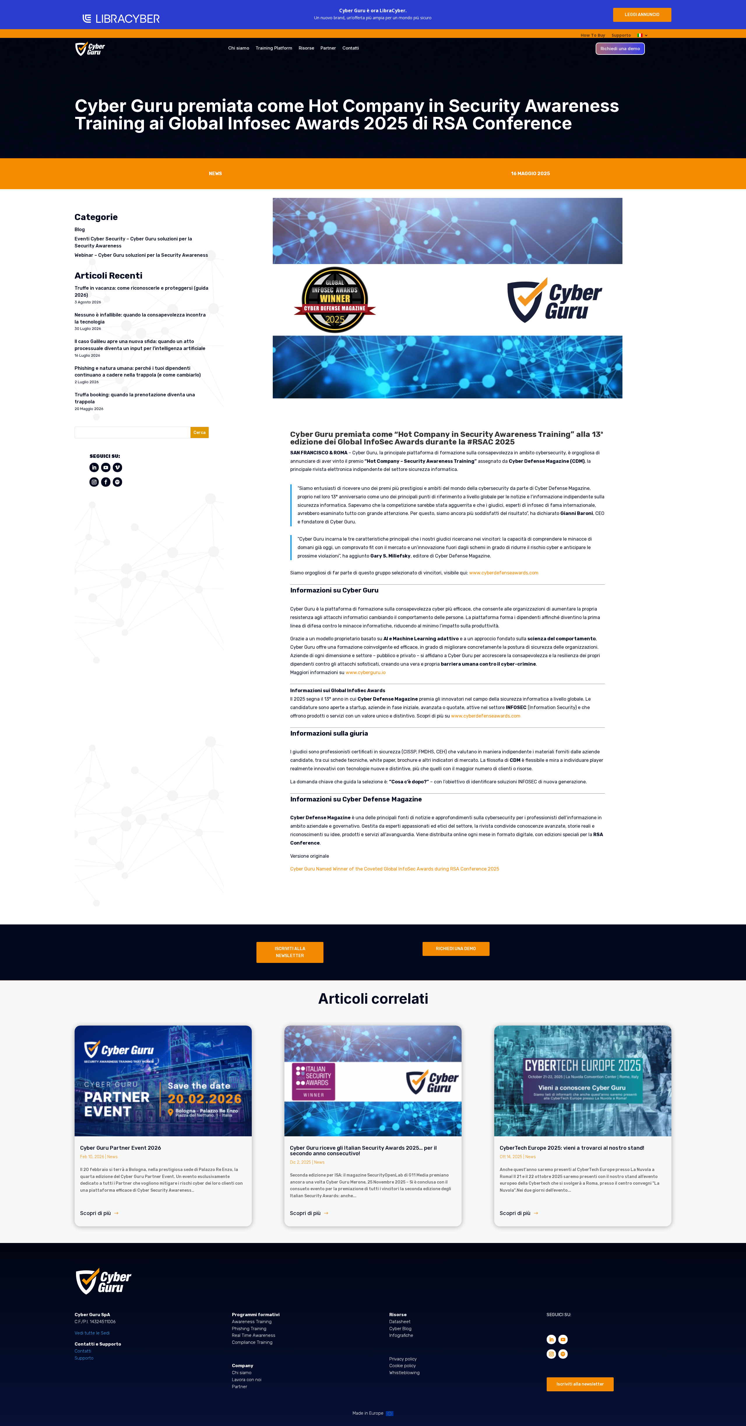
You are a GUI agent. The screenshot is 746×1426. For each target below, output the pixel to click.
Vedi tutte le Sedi (92, 1333)
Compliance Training (252, 1342)
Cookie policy (402, 1365)
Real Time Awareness (253, 1335)
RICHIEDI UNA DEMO (456, 948)
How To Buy (593, 35)
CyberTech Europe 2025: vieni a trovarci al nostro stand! (572, 1148)
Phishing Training (249, 1328)
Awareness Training (252, 1321)
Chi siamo (238, 48)
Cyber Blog (400, 1328)
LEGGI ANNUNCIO (642, 14)
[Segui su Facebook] (105, 482)
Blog (80, 229)
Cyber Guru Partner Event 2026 (120, 1148)
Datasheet (400, 1321)
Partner (328, 48)
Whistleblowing (404, 1372)
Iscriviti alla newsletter (580, 1384)
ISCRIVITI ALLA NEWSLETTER (290, 952)
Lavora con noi (246, 1379)
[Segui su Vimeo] (117, 467)
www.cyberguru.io (366, 672)
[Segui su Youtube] (105, 467)
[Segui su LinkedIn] (94, 467)
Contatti (350, 48)
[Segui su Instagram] (94, 482)
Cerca (199, 432)
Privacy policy (403, 1359)
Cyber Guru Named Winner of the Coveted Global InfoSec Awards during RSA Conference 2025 (394, 869)
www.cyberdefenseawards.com (504, 573)
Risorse (306, 48)
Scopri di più (95, 1213)
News (112, 1156)
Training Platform (274, 48)
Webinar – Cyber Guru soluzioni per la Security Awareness (141, 255)
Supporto (621, 35)
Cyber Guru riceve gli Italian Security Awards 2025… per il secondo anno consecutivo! (363, 1151)
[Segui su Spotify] (117, 482)
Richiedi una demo (620, 49)
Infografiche (401, 1335)
